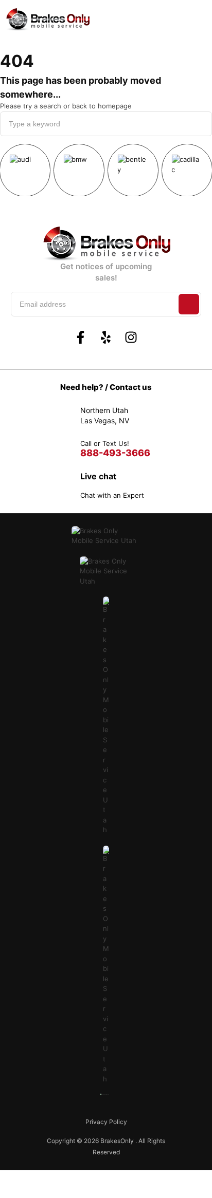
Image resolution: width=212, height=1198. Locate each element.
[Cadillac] (187, 170)
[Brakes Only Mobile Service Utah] (47, 19)
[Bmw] (79, 170)
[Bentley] (133, 170)
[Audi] (25, 170)
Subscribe (189, 304)
